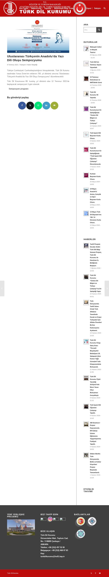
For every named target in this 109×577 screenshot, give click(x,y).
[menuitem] (104, 8)
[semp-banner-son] (38, 36)
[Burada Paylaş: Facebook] (22, 105)
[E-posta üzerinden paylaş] (54, 105)
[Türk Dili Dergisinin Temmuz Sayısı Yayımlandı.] (2, 288)
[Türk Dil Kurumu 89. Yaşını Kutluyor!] (107, 288)
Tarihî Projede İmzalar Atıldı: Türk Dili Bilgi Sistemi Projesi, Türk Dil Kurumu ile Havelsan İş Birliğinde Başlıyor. (95, 254)
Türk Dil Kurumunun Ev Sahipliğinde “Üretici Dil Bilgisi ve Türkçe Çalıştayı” (95, 115)
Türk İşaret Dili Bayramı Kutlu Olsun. (95, 135)
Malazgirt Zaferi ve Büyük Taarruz (95, 49)
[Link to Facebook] (95, 573)
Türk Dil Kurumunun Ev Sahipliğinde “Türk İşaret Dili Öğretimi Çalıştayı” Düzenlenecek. (96, 156)
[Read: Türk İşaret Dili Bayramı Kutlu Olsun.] (86, 134)
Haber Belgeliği (32, 65)
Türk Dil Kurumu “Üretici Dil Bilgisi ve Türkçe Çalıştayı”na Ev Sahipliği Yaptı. (95, 283)
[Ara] (104, 8)
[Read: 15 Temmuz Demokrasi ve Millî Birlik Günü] (86, 78)
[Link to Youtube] (100, 573)
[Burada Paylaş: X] (30, 105)
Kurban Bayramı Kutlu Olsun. (95, 176)
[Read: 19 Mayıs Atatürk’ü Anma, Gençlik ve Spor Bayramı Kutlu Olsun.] (86, 190)
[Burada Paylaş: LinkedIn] (46, 105)
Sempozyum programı (19, 89)
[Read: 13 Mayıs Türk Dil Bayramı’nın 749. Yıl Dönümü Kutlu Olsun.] (86, 213)
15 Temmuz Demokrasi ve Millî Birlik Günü (96, 79)
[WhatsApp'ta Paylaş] (38, 105)
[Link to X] (91, 573)
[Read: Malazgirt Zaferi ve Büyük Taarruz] (86, 48)
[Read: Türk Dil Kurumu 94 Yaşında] (86, 93)
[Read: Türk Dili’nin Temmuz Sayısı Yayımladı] (86, 63)
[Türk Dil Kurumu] (51, 8)
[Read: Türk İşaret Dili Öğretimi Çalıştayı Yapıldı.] (86, 406)
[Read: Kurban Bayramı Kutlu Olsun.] (86, 175)
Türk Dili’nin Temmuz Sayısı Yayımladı (95, 64)
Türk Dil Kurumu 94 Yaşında (94, 94)
